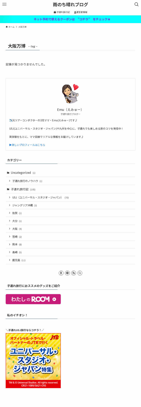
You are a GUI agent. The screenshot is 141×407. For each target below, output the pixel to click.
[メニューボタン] (4, 4)
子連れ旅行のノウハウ (27, 181)
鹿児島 (19, 260)
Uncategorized (23, 172)
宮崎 (17, 236)
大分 (17, 221)
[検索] (79, 273)
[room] (61, 273)
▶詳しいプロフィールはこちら (27, 145)
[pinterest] (67, 273)
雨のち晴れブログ (70, 4)
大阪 (17, 229)
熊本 (17, 244)
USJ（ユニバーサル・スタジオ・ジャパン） (40, 197)
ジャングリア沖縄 (24, 205)
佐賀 (17, 213)
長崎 (17, 252)
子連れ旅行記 (23, 189)
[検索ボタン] (136, 4)
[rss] (73, 273)
